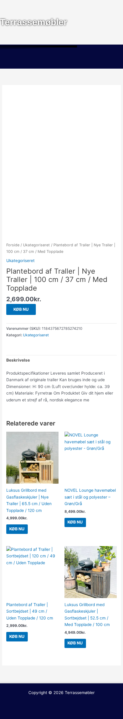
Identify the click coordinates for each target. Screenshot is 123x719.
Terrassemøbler (80, 692)
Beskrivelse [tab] (18, 360)
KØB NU (21, 309)
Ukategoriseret (36, 245)
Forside (12, 245)
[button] (61, 60)
